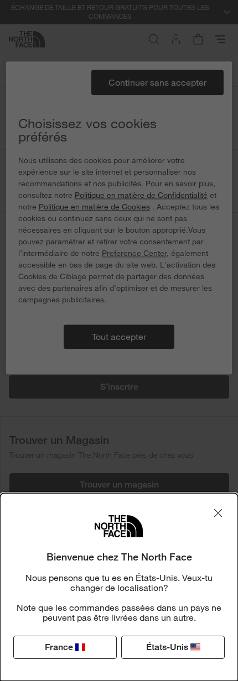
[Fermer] (218, 513)
